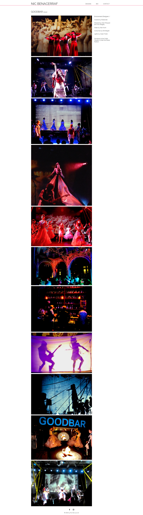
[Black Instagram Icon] (73, 510)
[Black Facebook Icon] (70, 510)
